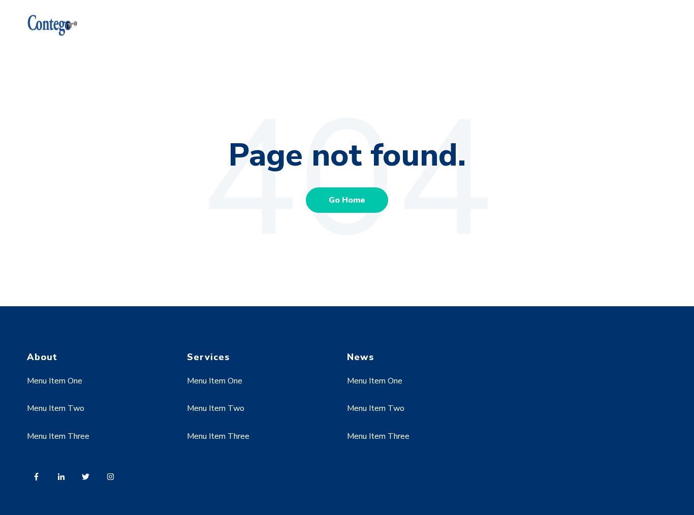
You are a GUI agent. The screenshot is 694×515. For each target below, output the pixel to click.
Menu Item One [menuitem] (54, 381)
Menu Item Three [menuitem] (58, 436)
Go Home (347, 200)
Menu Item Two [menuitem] (55, 408)
